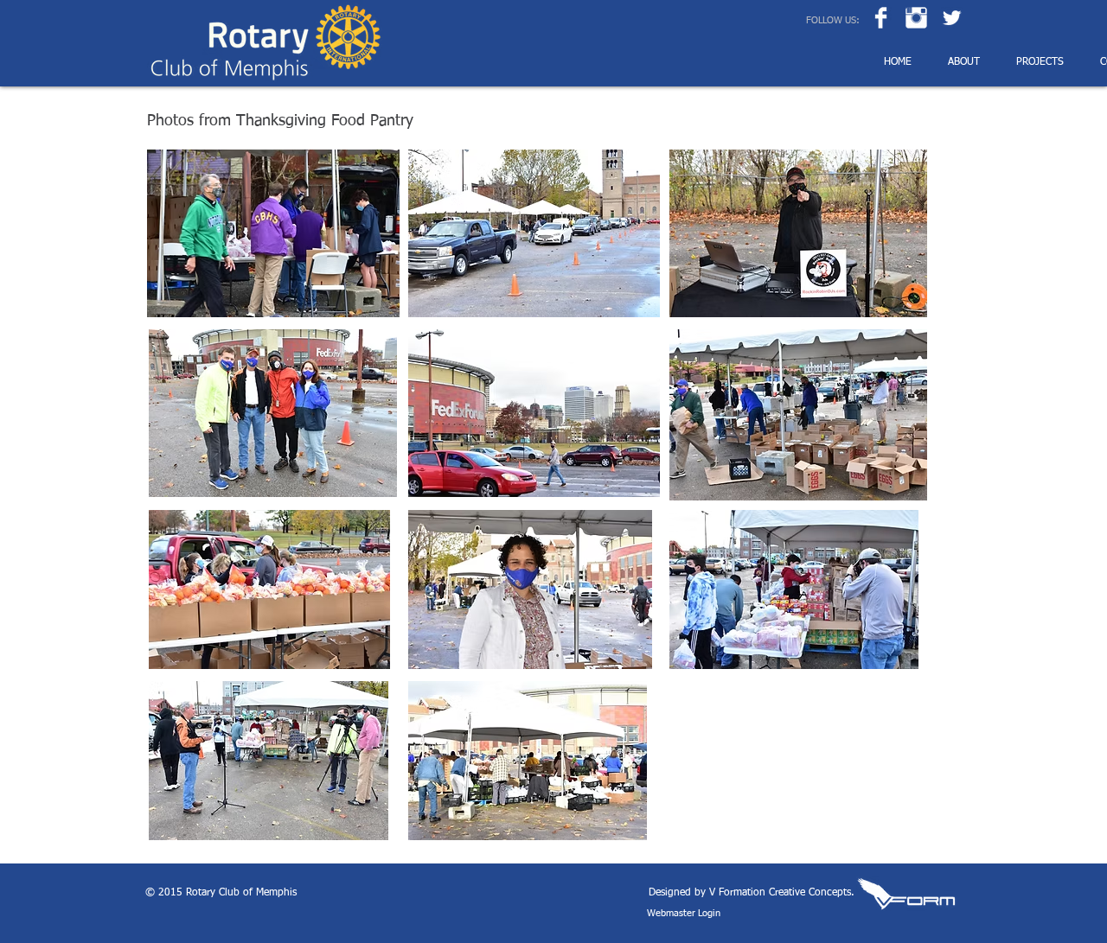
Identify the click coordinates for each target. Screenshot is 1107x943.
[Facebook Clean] (881, 18)
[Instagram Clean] (916, 18)
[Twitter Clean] (952, 18)
